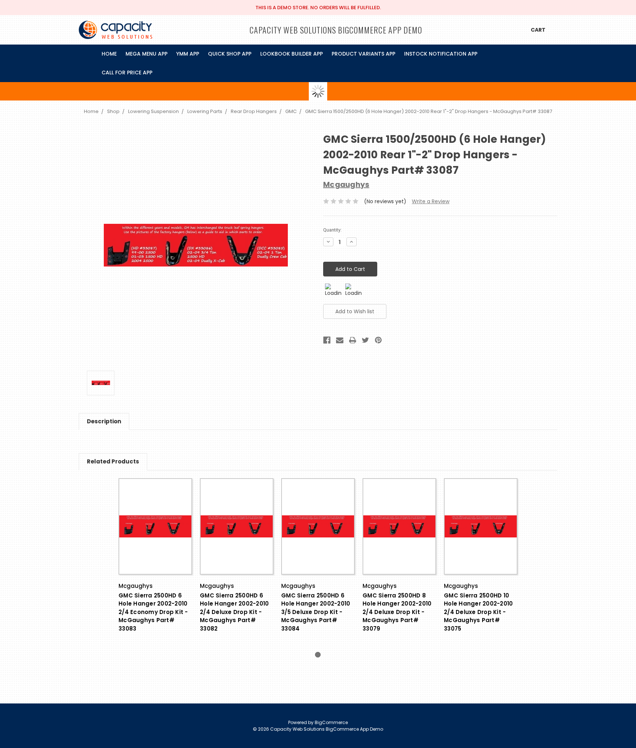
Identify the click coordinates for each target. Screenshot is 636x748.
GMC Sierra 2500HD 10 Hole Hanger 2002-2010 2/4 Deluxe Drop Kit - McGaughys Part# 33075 (478, 612)
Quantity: (332, 230)
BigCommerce (331, 722)
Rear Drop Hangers (254, 111)
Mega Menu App (146, 53)
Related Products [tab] (113, 461)
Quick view (155, 519)
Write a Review (430, 201)
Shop (113, 111)
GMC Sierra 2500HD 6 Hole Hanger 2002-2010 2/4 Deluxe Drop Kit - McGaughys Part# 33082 (234, 612)
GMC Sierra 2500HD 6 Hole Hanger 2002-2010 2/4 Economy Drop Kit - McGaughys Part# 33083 (153, 612)
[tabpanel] (155, 564)
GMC (291, 111)
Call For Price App (127, 72)
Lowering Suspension (153, 111)
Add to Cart (155, 532)
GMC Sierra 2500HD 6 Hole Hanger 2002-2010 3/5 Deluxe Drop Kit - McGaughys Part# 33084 (315, 612)
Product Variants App (363, 53)
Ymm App (187, 53)
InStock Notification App (440, 53)
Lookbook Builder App (291, 53)
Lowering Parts (204, 111)
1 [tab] (318, 654)
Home (109, 53)
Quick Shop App (229, 53)
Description (104, 421)
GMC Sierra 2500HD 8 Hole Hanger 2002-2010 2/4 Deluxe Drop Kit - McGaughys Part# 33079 (397, 612)
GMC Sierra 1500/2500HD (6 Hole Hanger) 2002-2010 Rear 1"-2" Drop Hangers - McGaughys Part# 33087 (428, 111)
